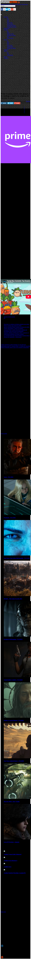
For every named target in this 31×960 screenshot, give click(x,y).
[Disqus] (15, 369)
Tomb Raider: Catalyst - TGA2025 (13, 680)
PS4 (8, 19)
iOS (8, 53)
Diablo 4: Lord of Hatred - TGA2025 (14, 720)
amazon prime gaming (9, 316)
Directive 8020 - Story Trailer (12, 801)
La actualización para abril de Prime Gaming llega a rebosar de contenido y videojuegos (17, 336)
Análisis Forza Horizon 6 (10, 860)
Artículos (6, 49)
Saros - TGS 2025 (8, 477)
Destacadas (6, 28)
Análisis (6, 29)
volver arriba (4, 433)
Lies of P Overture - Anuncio (11, 842)
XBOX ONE (10, 34)
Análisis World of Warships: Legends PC (15, 873)
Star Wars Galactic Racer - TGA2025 (14, 761)
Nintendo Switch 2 (11, 27)
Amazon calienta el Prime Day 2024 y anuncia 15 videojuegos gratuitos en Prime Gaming (16, 333)
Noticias (6, 17)
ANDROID (10, 55)
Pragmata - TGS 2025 (10, 517)
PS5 (8, 21)
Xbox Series (10, 24)
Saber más (3, 911)
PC (8, 18)
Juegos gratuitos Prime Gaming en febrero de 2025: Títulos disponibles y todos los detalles (17, 327)
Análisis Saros (7, 866)
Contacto (6, 58)
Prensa (5, 56)
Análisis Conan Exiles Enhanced (12, 854)
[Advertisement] (15, 75)
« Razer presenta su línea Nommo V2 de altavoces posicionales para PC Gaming (13, 345)
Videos (5, 39)
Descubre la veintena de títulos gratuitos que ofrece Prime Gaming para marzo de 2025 (16, 325)
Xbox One (9, 22)
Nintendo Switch (11, 25)
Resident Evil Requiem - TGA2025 (13, 639)
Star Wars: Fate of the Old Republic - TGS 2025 (17, 558)
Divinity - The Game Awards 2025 (13, 598)
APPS (5, 51)
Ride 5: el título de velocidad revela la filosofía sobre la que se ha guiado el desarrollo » (15, 346)
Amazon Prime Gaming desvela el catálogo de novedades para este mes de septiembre (15, 330)
